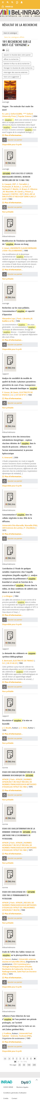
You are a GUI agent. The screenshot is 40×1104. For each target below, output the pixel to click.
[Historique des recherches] (17, 2)
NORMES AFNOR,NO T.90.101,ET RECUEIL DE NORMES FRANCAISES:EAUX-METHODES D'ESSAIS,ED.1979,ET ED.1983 (19, 846)
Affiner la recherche (11, 59)
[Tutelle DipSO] (30, 1082)
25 (19, 1065)
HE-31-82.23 (12, 663)
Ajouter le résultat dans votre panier (17, 55)
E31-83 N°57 (21, 395)
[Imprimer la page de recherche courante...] (3, 50)
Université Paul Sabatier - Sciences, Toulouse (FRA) (17, 1034)
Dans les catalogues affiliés (14, 37)
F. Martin (14, 189)
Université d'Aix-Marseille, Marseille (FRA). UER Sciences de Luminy (20, 526)
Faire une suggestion (11, 77)
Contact (14, 1098)
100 (29, 1065)
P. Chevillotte (29, 528)
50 (24, 1065)
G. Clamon (6, 959)
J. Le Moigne (7, 596)
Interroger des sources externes (15, 72)
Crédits (5, 1098)
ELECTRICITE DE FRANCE (23, 660)
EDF (14, 184)
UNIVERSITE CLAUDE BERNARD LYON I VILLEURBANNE (19, 249)
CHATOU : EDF (17, 194)
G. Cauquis (6, 184)
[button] (4, 140)
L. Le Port (24, 186)
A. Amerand (7, 457)
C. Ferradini (22, 184)
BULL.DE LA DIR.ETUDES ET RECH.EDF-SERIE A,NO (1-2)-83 (19, 196)
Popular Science (24, 116)
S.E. (12, 395)
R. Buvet (15, 186)
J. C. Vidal (23, 728)
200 (34, 1065)
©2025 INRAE (8, 1087)
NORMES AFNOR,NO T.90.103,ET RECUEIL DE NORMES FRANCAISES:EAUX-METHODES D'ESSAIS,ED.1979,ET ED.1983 (19, 783)
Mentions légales (22, 1087)
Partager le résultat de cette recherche (18, 68)
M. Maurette (8, 191)
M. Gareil (18, 191)
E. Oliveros (32, 189)
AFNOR (5, 779)
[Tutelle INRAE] (10, 1082)
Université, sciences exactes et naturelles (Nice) (19, 960)
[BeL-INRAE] (20, 13)
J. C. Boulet (6, 728)
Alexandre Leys (8, 318)
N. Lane (5, 114)
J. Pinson (27, 191)
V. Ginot (5, 248)
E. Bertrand (7, 660)
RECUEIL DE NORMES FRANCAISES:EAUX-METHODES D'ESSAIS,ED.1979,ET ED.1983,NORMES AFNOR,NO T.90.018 (19, 906)
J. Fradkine (6, 1033)
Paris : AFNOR (16, 779)
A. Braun (23, 189)
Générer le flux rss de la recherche (16, 64)
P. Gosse (5, 392)
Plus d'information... (14, 135)
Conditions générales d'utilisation (14, 1093)
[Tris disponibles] (7, 50)
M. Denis (14, 392)
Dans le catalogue (10, 33)
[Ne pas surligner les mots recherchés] (28, 45)
